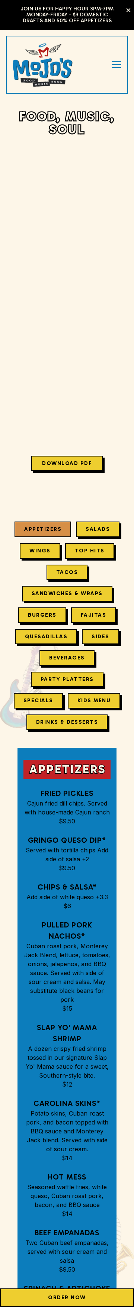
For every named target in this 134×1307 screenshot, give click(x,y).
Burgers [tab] (42, 616)
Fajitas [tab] (93, 616)
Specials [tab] (38, 702)
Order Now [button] (67, 1297)
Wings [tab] (40, 552)
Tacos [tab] (67, 573)
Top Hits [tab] (90, 552)
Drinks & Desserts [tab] (67, 723)
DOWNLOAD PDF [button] (67, 465)
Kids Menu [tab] (94, 702)
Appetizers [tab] (42, 530)
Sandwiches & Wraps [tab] (67, 595)
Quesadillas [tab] (46, 638)
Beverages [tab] (67, 659)
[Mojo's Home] (42, 64)
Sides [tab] (100, 638)
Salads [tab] (98, 530)
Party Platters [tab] (67, 680)
